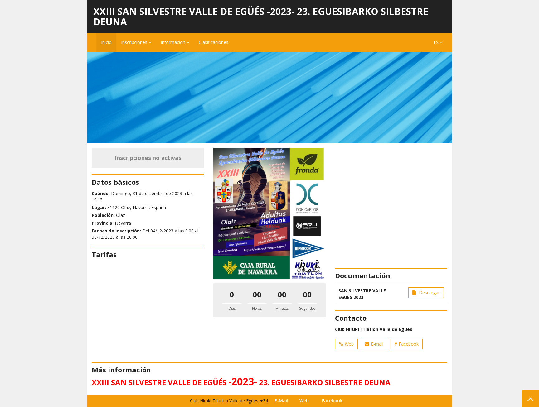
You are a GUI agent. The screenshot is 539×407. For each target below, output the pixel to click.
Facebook (409, 344)
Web (349, 344)
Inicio (106, 42)
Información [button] (174, 42)
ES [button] (437, 42)
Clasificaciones (213, 42)
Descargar (429, 292)
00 (257, 294)
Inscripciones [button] (134, 42)
